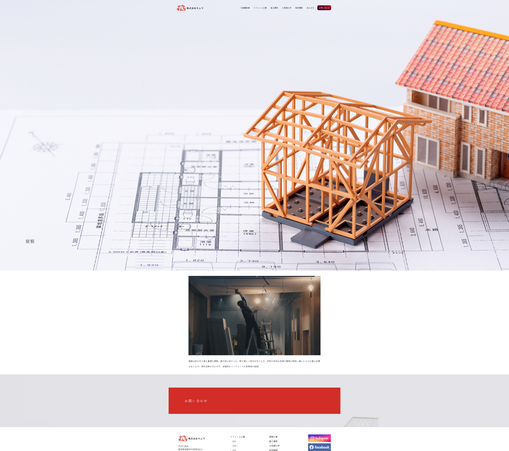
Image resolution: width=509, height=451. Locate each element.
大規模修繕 (245, 7)
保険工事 (273, 436)
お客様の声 (286, 7)
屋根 (234, 441)
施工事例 (274, 7)
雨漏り (235, 445)
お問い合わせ (324, 7)
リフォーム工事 (260, 7)
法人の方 (310, 7)
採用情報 (299, 7)
